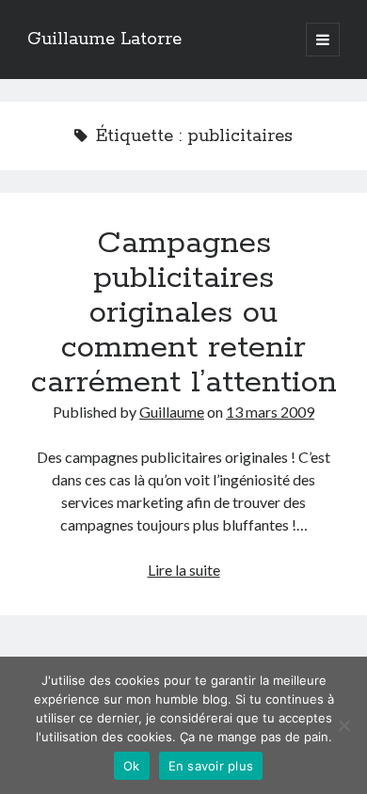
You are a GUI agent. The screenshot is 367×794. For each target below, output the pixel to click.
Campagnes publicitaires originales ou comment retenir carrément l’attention (184, 313)
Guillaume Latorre (104, 39)
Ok (131, 765)
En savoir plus (211, 765)
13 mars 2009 (270, 412)
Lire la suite (184, 570)
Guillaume (171, 412)
